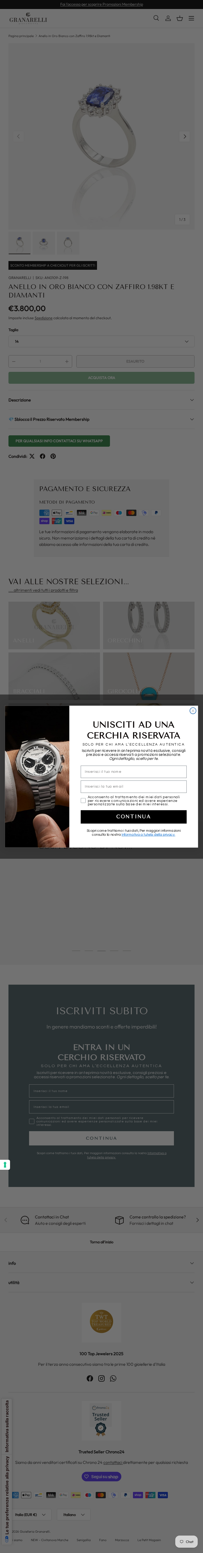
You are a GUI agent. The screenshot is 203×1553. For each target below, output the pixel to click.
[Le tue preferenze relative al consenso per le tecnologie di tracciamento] (5, 1165)
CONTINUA (133, 817)
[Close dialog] (193, 710)
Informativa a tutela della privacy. (148, 834)
